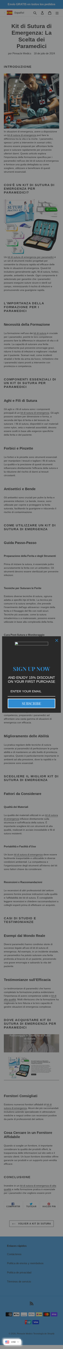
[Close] (56, 640)
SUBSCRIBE (31, 703)
